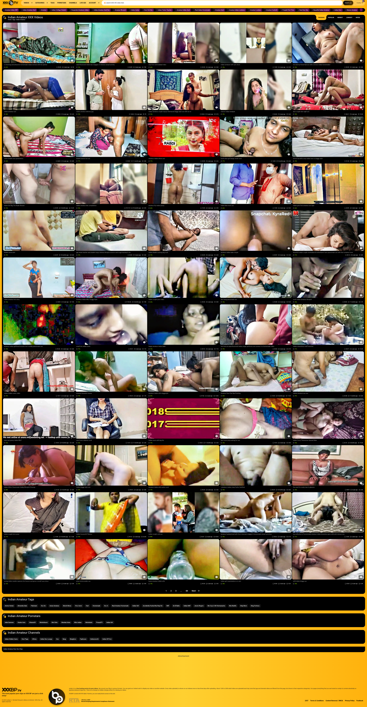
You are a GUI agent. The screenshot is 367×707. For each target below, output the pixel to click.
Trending (321, 17)
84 (187, 591)
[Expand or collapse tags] (361, 9)
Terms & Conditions (317, 701)
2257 (306, 701)
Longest (349, 17)
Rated (358, 17)
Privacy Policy (349, 701)
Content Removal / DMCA (334, 701)
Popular (331, 17)
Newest (340, 17)
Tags (13, 19)
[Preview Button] (72, 60)
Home (9, 19)
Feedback (359, 701)
